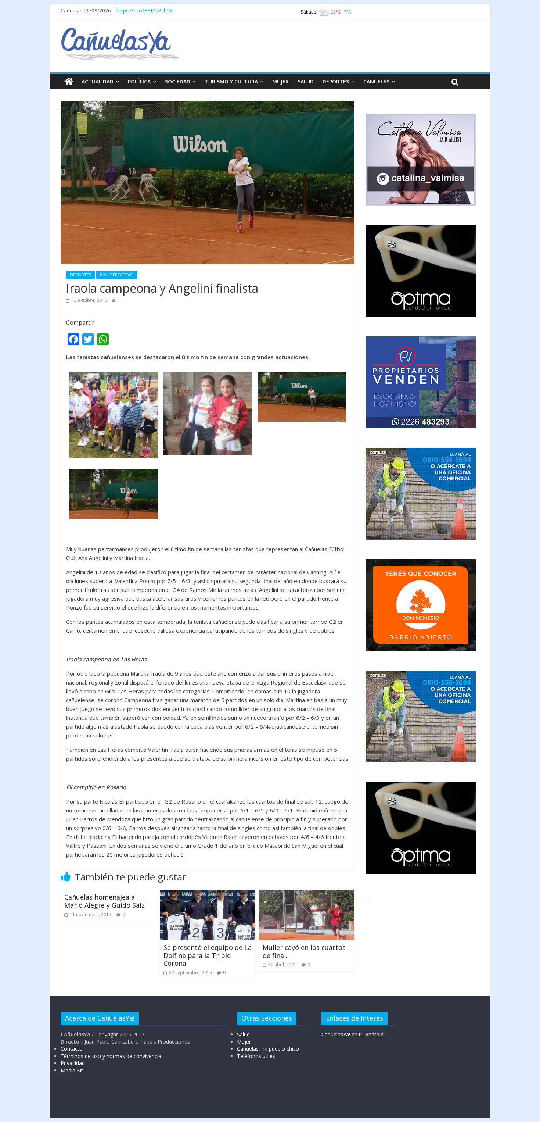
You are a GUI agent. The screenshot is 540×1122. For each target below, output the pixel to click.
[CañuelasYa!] (121, 31)
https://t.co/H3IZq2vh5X (144, 10)
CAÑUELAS (376, 81)
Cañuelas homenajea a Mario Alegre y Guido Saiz (104, 901)
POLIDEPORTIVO (117, 275)
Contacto (72, 1048)
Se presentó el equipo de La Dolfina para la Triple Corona (207, 955)
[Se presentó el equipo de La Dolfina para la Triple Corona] (207, 894)
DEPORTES (336, 81)
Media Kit (72, 1070)
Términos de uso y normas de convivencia (111, 1056)
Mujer (244, 1041)
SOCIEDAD (177, 81)
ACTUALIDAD (98, 81)
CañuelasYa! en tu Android (352, 1034)
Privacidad (73, 1063)
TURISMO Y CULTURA (231, 81)
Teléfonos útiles (256, 1056)
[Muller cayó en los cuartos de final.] (306, 894)
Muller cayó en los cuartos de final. (304, 951)
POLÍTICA (139, 81)
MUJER (280, 81)
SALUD (306, 81)
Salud (243, 1034)
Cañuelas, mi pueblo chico (268, 1048)
